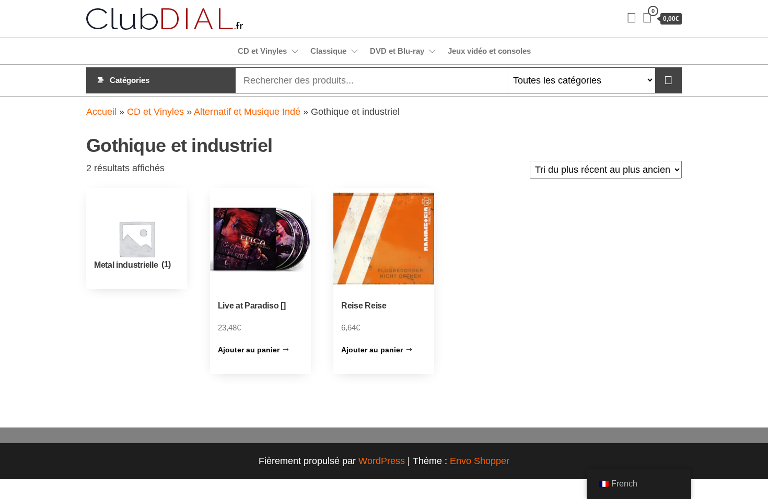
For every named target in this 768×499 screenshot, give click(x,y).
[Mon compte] (631, 18)
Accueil (101, 111)
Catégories (129, 80)
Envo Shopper (479, 461)
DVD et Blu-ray (397, 50)
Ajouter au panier (249, 350)
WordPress (381, 461)
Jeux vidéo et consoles (489, 50)
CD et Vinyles (262, 50)
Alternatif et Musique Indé (247, 111)
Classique (328, 50)
